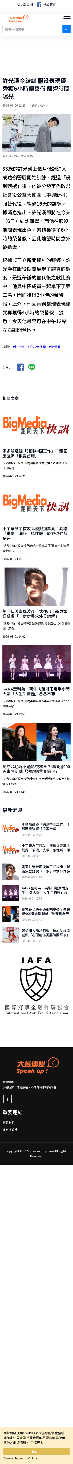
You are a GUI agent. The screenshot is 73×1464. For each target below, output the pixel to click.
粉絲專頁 (49, 4)
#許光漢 (19, 346)
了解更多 (36, 1442)
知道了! (36, 1451)
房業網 (27, 4)
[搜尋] (66, 29)
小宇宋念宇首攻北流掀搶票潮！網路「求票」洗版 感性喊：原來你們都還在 (34, 533)
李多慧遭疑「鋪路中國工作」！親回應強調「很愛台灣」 (34, 453)
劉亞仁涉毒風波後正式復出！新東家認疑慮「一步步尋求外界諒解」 (34, 613)
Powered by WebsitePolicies (21, 1458)
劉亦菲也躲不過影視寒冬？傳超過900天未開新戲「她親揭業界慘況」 (36, 768)
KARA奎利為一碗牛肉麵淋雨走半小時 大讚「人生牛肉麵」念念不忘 (36, 691)
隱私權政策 (10, 1130)
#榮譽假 (55, 346)
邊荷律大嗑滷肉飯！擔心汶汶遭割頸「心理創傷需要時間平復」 (46, 932)
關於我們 (8, 1122)
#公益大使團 (37, 346)
